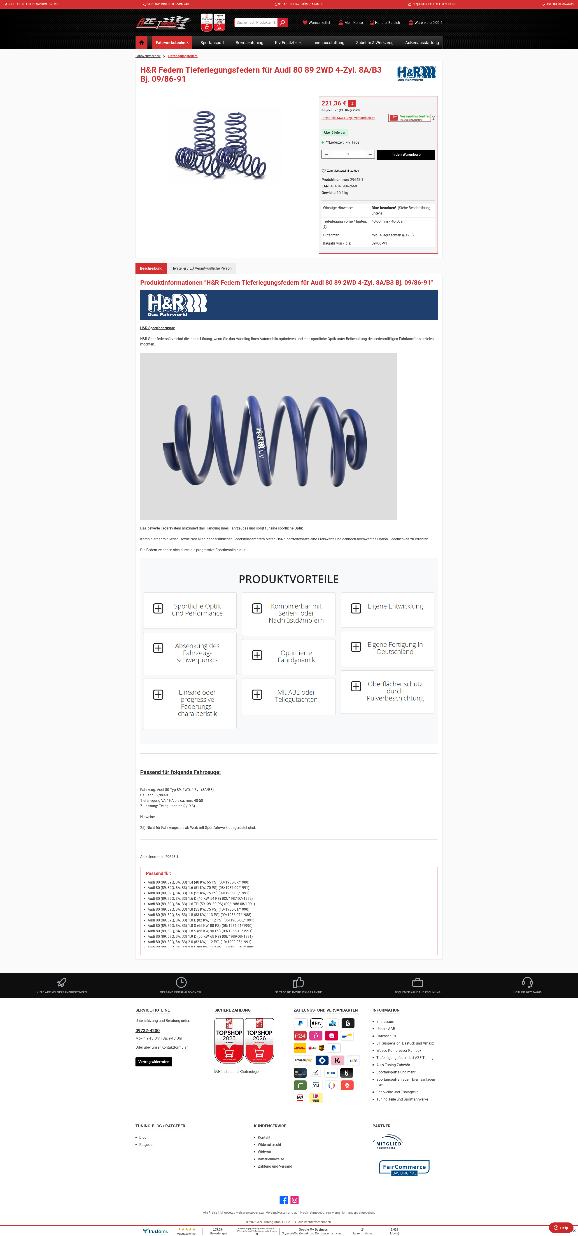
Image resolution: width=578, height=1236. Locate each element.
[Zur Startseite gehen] (163, 23)
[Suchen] (282, 22)
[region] (225, 144)
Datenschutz (386, 1036)
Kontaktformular (174, 1047)
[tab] (151, 268)
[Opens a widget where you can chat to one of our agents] (561, 1228)
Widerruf (264, 1152)
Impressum (385, 1021)
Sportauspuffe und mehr (395, 1072)
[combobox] (256, 22)
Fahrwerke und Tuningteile (397, 1092)
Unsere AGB (385, 1029)
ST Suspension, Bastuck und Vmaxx (405, 1043)
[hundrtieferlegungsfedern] (225, 144)
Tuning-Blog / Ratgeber (160, 1126)
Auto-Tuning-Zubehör (393, 1065)
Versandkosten (276, 1212)
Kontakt (264, 1137)
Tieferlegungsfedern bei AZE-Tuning (405, 1058)
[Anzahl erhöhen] (370, 154)
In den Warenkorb (406, 154)
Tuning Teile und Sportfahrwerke (402, 1099)
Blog (143, 1137)
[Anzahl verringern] (326, 154)
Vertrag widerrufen (153, 1062)
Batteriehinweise (271, 1159)
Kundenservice (270, 1126)
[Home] (141, 42)
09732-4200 (147, 1030)
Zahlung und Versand (275, 1166)
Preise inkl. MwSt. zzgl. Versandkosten (348, 118)
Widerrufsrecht (269, 1145)
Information (386, 1010)
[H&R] (417, 76)
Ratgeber (146, 1145)
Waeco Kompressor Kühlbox (398, 1050)
